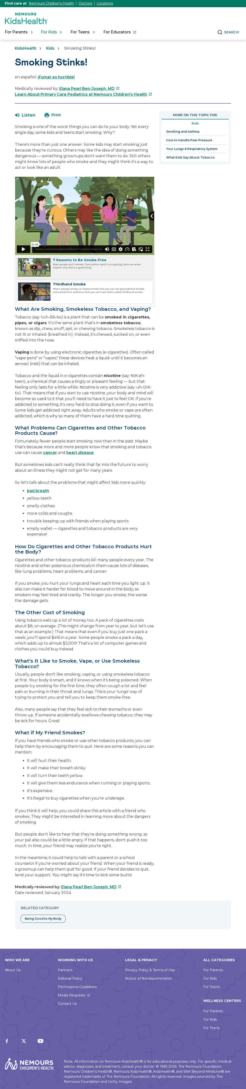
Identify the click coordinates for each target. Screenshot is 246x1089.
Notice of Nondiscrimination (148, 978)
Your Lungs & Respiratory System (191, 149)
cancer (50, 452)
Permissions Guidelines (77, 987)
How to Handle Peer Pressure (189, 140)
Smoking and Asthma (182, 131)
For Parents (213, 970)
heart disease (80, 452)
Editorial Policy (70, 978)
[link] (119, 32)
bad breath (38, 491)
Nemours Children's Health (51, 3)
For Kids (210, 978)
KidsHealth (26, 48)
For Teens (211, 987)
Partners (65, 970)
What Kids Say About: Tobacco (190, 157)
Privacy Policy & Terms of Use (150, 970)
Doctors (85, 3)
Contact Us (67, 1003)
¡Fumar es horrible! (56, 77)
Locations (105, 3)
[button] (25, 115)
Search (231, 32)
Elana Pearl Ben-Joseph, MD (89, 88)
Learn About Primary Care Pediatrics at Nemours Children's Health (83, 94)
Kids (50, 48)
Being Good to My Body (43, 918)
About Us (12, 970)
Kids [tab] (195, 123)
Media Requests (71, 995)
